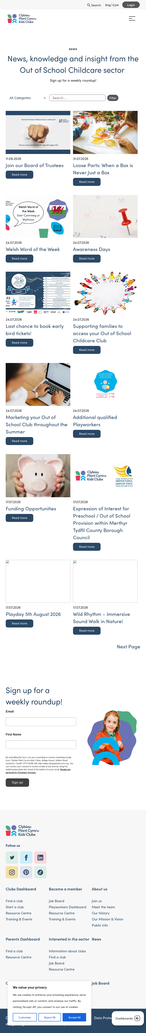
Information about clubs (67, 951)
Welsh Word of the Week (33, 249)
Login (131, 5)
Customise (24, 1017)
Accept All (74, 1017)
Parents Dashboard (23, 938)
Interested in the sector (69, 938)
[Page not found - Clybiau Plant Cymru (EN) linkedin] (41, 857)
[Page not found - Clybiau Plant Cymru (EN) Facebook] (27, 857)
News (96, 938)
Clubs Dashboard (21, 888)
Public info (100, 925)
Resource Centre (18, 913)
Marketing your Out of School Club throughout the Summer (36, 424)
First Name (13, 734)
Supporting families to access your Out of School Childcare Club (102, 333)
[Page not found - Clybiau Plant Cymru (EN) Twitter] (13, 857)
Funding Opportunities (31, 508)
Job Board (56, 901)
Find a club (14, 901)
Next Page (128, 646)
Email (10, 711)
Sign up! (17, 782)
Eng (108, 4)
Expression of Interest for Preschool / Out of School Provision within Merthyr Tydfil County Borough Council (101, 523)
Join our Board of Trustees (34, 165)
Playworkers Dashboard (67, 907)
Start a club (15, 907)
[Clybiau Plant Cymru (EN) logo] (22, 18)
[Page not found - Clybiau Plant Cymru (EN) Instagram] (13, 872)
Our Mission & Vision (107, 919)
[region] (49, 1003)
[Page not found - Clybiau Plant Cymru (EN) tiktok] (41, 872)
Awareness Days (91, 249)
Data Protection (106, 1018)
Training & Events (19, 919)
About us (99, 888)
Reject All (49, 1017)
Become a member (65, 888)
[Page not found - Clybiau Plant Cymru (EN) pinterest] (27, 872)
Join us (97, 901)
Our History (101, 913)
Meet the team (103, 907)
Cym (116, 4)
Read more (19, 174)
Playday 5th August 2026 (33, 614)
